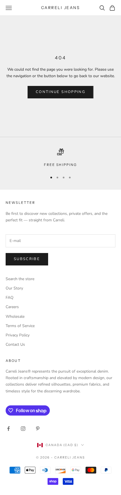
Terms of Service (20, 325)
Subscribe (27, 258)
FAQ (10, 297)
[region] (60, 158)
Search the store (20, 279)
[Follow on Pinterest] (38, 428)
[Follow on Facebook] (8, 428)
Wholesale (15, 316)
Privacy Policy (18, 335)
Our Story (14, 288)
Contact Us (15, 344)
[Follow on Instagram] (23, 428)
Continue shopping (60, 91)
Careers (12, 307)
